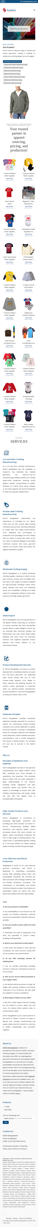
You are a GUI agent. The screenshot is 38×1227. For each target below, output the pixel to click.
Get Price (9, 178)
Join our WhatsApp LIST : (11, 1115)
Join (5, 1122)
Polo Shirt (8, 1110)
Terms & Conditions (25, 1218)
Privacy (15, 1218)
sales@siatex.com (30, 1)
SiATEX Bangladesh (10, 1048)
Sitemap (9, 1218)
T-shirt (7, 1107)
